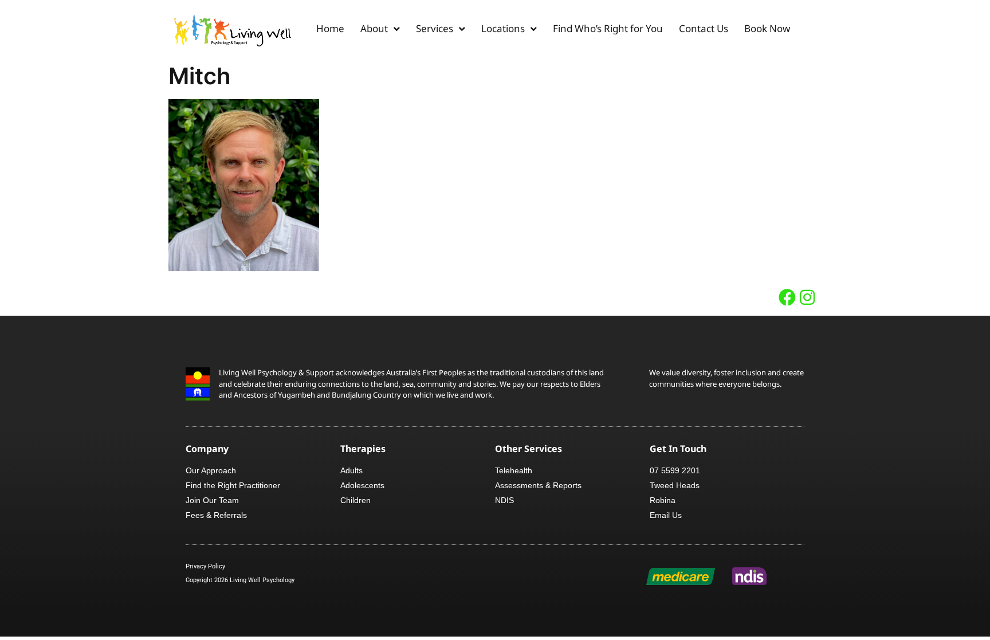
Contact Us (703, 28)
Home (330, 28)
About (374, 28)
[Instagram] (807, 297)
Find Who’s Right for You (608, 28)
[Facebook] (787, 297)
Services (434, 28)
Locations (503, 28)
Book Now (767, 28)
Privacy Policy (205, 566)
